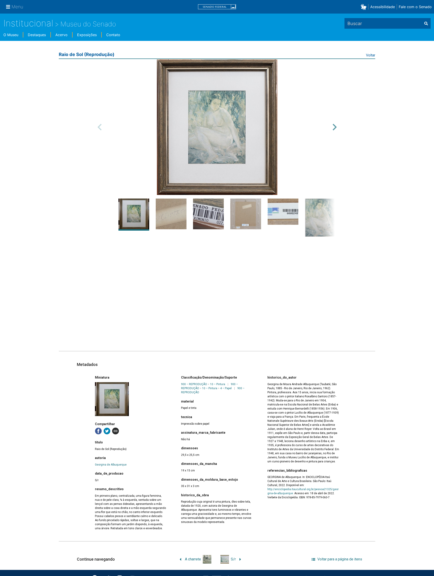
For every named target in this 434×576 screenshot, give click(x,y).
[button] (364, 7)
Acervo (61, 35)
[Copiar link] (115, 431)
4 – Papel (226, 388)
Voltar (370, 55)
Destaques (37, 35)
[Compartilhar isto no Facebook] (98, 431)
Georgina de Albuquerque (111, 464)
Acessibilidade (382, 7)
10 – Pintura (217, 384)
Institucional (28, 23)
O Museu (10, 35)
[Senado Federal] (217, 6)
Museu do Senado (88, 24)
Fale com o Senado (415, 7)
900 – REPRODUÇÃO (194, 384)
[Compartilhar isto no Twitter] (107, 431)
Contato (113, 35)
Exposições (87, 35)
